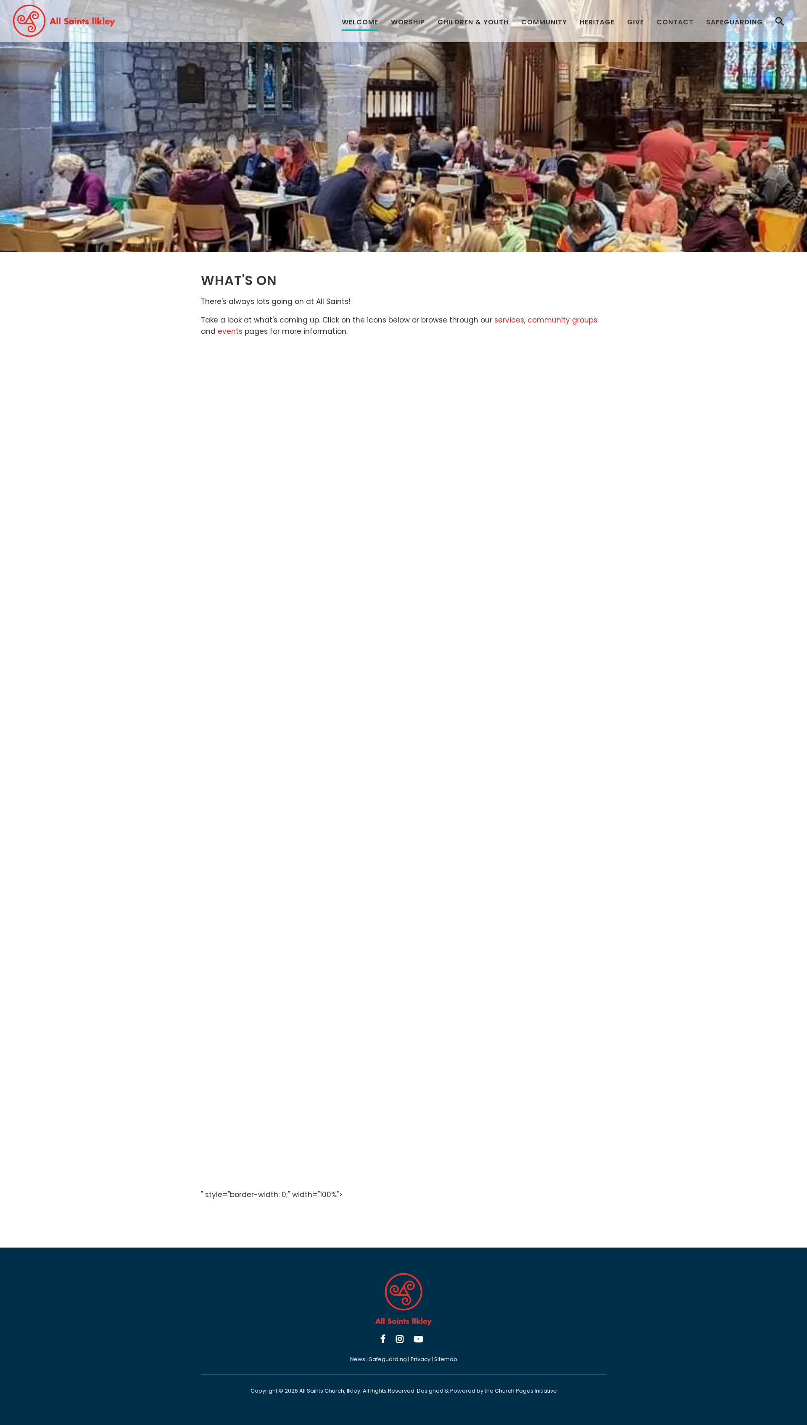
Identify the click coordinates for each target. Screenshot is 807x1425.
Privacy (420, 1359)
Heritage (597, 22)
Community (544, 22)
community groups (562, 320)
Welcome (360, 22)
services (509, 320)
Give (635, 22)
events (230, 331)
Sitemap (445, 1359)
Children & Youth (473, 22)
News (357, 1359)
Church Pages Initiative (526, 1391)
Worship (408, 22)
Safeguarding (734, 22)
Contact (675, 22)
